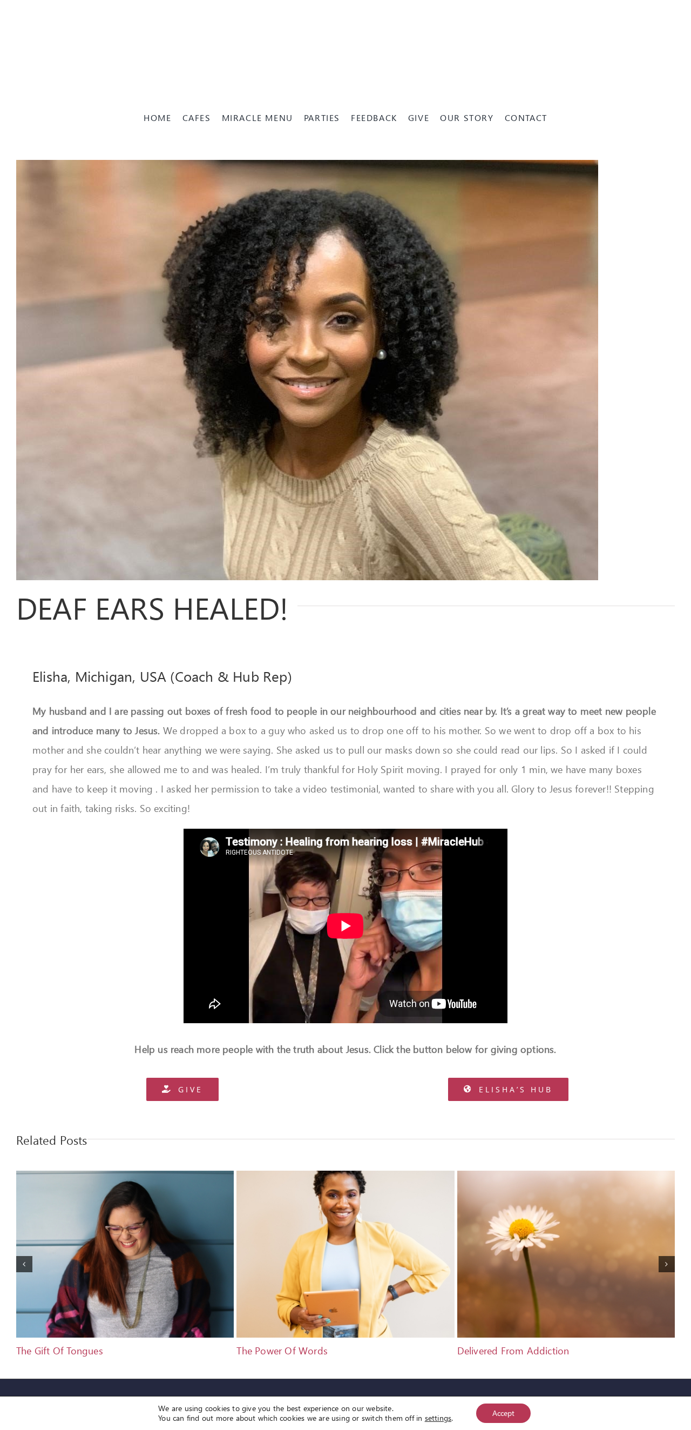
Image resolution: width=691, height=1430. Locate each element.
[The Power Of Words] (345, 1177)
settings (438, 1418)
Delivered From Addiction (513, 1350)
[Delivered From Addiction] (566, 1177)
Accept (503, 1413)
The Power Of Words (282, 1350)
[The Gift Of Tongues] (125, 1177)
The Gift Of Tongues (59, 1350)
